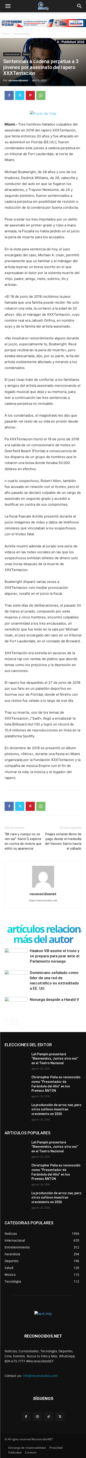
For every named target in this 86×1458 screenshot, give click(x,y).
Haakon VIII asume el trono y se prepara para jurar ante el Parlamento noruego (54, 955)
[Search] (79, 6)
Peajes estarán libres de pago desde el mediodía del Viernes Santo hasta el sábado (63, 841)
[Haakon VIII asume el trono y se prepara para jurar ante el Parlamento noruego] (16, 956)
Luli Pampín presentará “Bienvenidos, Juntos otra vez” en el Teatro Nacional (54, 1058)
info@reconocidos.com (40, 1375)
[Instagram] (37, 1416)
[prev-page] (7, 1022)
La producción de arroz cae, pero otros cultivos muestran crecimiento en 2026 (56, 1109)
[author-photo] (43, 887)
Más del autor (43, 939)
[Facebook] (9, 95)
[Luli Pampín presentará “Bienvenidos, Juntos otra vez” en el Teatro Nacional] (16, 1060)
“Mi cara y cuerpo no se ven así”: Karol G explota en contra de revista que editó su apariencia (23, 841)
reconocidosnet (18, 80)
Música (27, 54)
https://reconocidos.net (43, 900)
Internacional (21, 34)
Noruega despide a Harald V (54, 999)
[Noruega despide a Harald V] (16, 1005)
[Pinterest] (30, 95)
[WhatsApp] (40, 95)
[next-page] (15, 1022)
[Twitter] (19, 95)
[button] (7, 6)
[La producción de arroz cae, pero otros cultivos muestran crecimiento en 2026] (16, 1111)
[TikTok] (48, 1416)
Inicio (5, 34)
